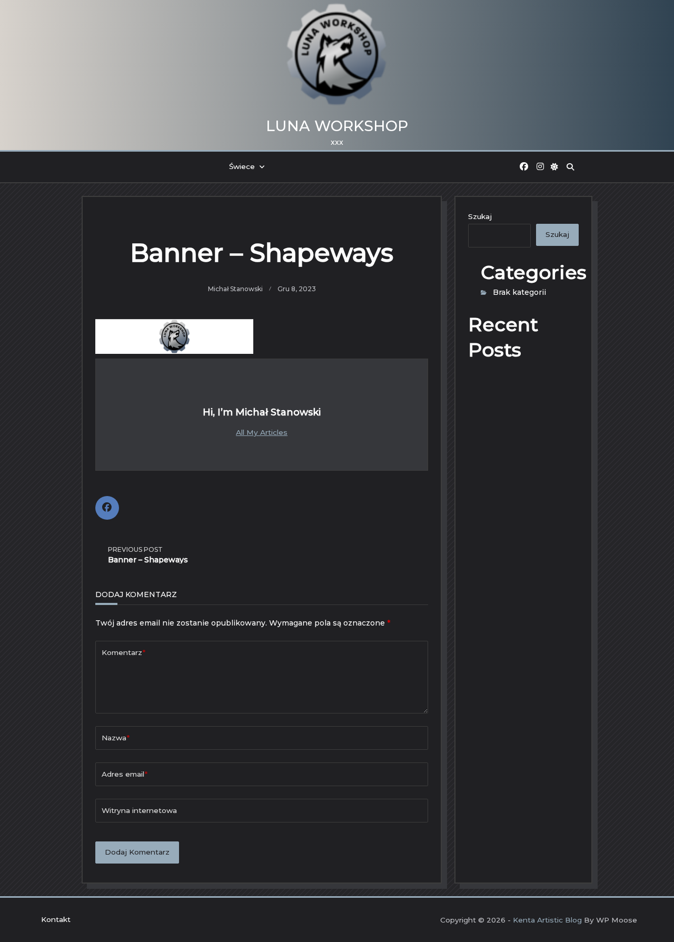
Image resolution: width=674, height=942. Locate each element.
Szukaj (480, 216)
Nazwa (116, 737)
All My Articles (262, 432)
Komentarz (123, 652)
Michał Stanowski (235, 289)
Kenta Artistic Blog (547, 920)
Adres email (124, 774)
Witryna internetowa (139, 810)
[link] (524, 167)
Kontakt (56, 919)
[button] (555, 167)
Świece (242, 166)
